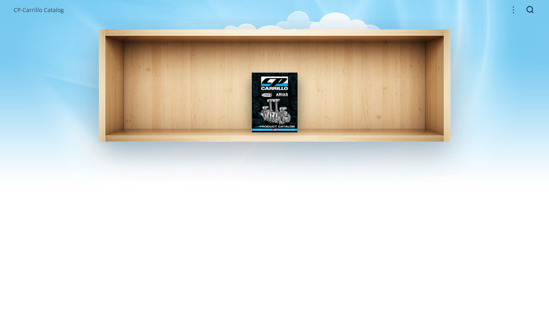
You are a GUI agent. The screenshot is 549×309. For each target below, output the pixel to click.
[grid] (275, 85)
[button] (513, 10)
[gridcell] (275, 102)
